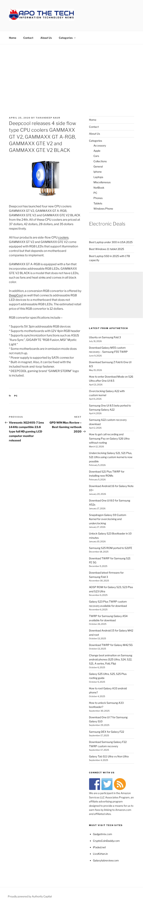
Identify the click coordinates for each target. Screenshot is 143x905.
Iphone (97, 171)
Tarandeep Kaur (48, 117)
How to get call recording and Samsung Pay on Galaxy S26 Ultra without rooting (109, 438)
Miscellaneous (102, 182)
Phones (98, 198)
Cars (96, 155)
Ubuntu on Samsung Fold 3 (105, 337)
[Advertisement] (71, 72)
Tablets (97, 203)
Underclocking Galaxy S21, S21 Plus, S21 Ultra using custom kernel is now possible (110, 457)
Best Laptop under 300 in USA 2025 (111, 242)
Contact (28, 37)
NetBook (98, 187)
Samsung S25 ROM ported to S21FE (110, 547)
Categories (66, 37)
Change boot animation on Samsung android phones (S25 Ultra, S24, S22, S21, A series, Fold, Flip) (110, 659)
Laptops (98, 177)
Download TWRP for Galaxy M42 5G (111, 644)
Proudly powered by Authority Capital (30, 896)
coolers (63, 237)
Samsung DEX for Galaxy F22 (106, 731)
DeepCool (16, 295)
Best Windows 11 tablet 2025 (106, 249)
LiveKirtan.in (100, 853)
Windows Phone (103, 208)
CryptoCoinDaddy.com (106, 840)
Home (12, 37)
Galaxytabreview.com (106, 860)
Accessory (99, 145)
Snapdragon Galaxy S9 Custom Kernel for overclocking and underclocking (107, 519)
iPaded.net (99, 847)
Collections (100, 161)
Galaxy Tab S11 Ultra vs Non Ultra (109, 756)
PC (16, 395)
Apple (96, 150)
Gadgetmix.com (102, 834)
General (98, 166)
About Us (46, 37)
